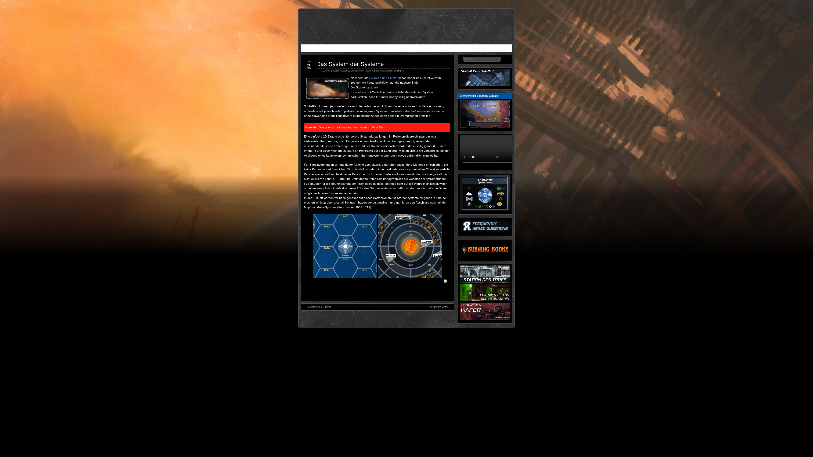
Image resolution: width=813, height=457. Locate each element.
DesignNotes (357, 70)
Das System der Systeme (350, 64)
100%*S (325, 70)
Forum (430, 48)
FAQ (383, 48)
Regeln (358, 48)
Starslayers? (322, 48)
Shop (442, 48)
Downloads (398, 48)
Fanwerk (415, 48)
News (306, 48)
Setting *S (399, 70)
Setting (371, 48)
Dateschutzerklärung (464, 48)
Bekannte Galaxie (340, 70)
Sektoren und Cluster (383, 78)
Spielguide (342, 48)
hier (386, 127)
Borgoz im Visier (438, 307)
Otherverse (378, 70)
